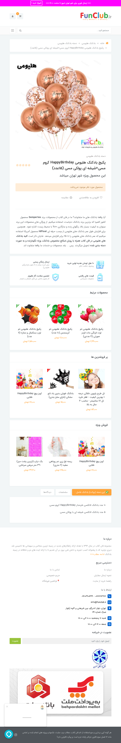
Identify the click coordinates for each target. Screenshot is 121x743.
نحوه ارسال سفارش (102, 575)
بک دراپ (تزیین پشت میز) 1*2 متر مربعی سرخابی (30, 463)
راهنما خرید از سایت (102, 581)
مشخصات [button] (63, 492)
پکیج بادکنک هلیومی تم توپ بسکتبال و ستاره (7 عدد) (29, 332)
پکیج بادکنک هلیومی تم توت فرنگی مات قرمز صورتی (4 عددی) (91, 332)
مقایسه (65, 197)
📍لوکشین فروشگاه (51, 581)
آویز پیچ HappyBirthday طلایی (29, 395)
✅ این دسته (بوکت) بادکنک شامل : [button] (91, 492)
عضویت (15, 641)
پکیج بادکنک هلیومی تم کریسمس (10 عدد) (60, 331)
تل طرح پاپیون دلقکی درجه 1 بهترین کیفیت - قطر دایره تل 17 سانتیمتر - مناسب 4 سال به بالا (91, 399)
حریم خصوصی (53, 575)
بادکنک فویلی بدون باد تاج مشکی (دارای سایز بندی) (60, 395)
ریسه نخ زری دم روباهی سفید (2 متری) (60, 463)
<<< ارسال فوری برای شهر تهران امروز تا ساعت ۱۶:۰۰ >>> (68, 3)
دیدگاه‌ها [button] (47, 492)
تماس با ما (55, 570)
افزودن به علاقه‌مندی (89, 197)
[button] (20, 16)
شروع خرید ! (36, 3)
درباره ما (107, 570)
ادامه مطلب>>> (97, 554)
